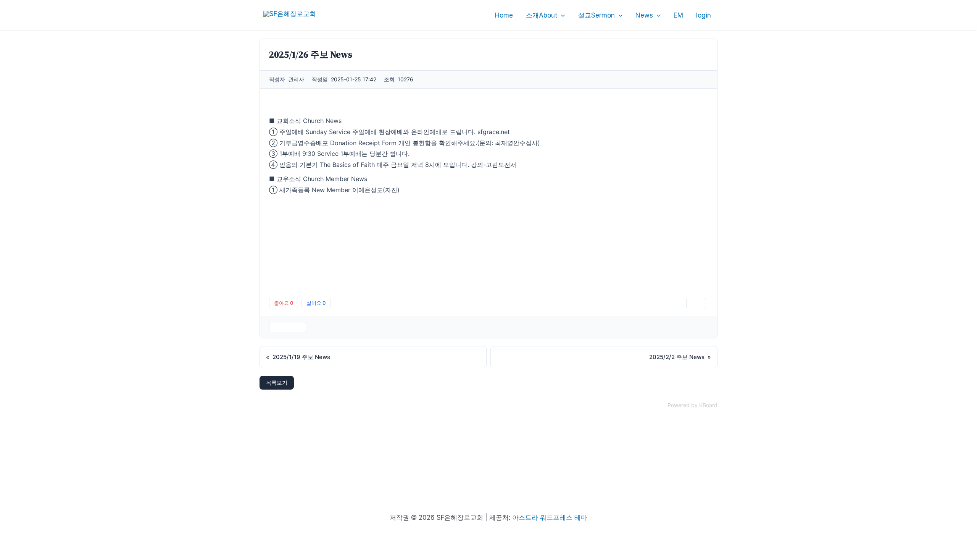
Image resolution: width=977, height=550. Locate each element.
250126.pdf (287, 327)
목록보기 (276, 382)
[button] (561, 15)
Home (504, 15)
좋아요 (283, 303)
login (703, 15)
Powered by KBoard (692, 405)
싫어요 (316, 303)
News (644, 15)
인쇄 (696, 303)
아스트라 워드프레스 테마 (549, 517)
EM (678, 15)
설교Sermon (596, 15)
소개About (541, 15)
